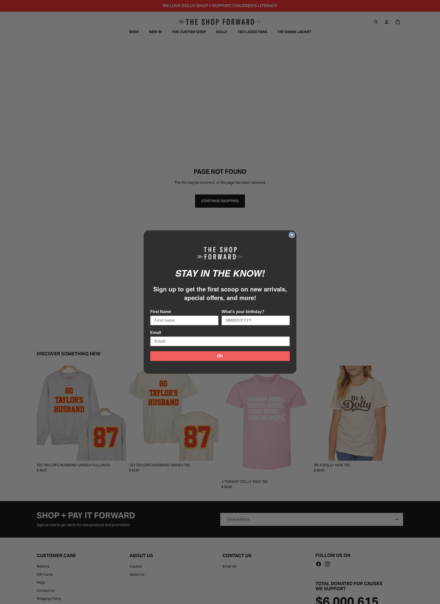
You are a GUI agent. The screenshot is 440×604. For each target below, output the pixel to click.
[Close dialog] (291, 234)
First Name (160, 312)
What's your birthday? (243, 312)
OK (220, 356)
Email (155, 332)
